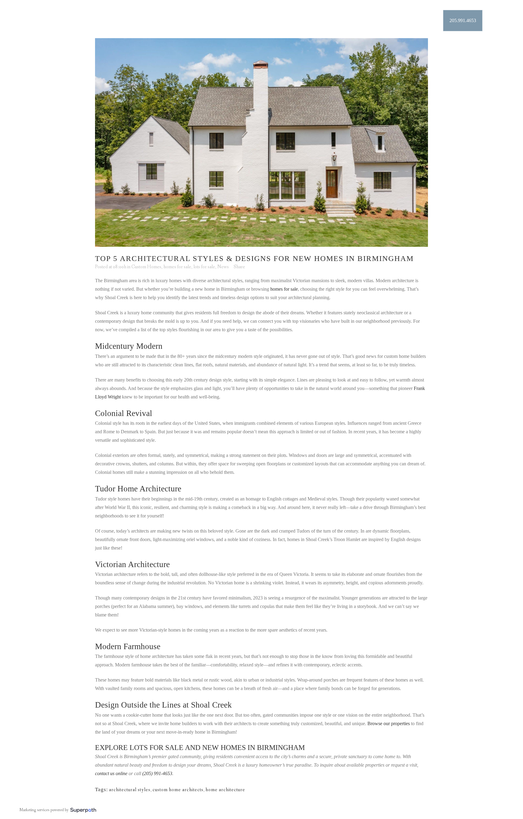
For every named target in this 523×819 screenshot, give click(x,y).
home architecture (225, 790)
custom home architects (178, 790)
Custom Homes (146, 267)
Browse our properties (388, 723)
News (223, 267)
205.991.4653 (462, 20)
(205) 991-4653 (157, 773)
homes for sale (177, 267)
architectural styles (129, 790)
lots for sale (204, 267)
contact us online (111, 773)
